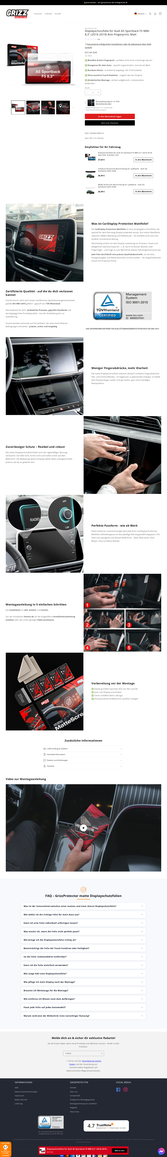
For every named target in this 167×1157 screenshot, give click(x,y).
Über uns (74, 1091)
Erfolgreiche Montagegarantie (82, 1100)
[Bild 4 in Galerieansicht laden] (63, 107)
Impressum (19, 1095)
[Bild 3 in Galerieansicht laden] (48, 107)
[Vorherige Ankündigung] (37, 2)
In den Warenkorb (143, 160)
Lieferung (19, 1104)
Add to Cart (120, 1150)
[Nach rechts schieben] (73, 107)
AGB (16, 1088)
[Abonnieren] (101, 1053)
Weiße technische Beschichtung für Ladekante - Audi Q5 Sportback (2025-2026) (121, 186)
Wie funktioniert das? (104, 104)
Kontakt (73, 1088)
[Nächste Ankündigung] (129, 2)
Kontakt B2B (75, 1095)
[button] (150, 13)
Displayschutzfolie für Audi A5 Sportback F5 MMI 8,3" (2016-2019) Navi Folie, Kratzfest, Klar (125, 154)
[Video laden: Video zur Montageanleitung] (83, 828)
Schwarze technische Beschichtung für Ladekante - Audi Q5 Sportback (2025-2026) (122, 170)
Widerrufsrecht (21, 1100)
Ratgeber (73, 1107)
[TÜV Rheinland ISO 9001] (51, 1123)
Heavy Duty (74, 1111)
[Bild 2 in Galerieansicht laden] (33, 107)
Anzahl (87, 88)
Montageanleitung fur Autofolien (83, 1104)
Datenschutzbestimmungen (26, 1091)
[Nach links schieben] (8, 107)
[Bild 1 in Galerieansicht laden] (18, 107)
